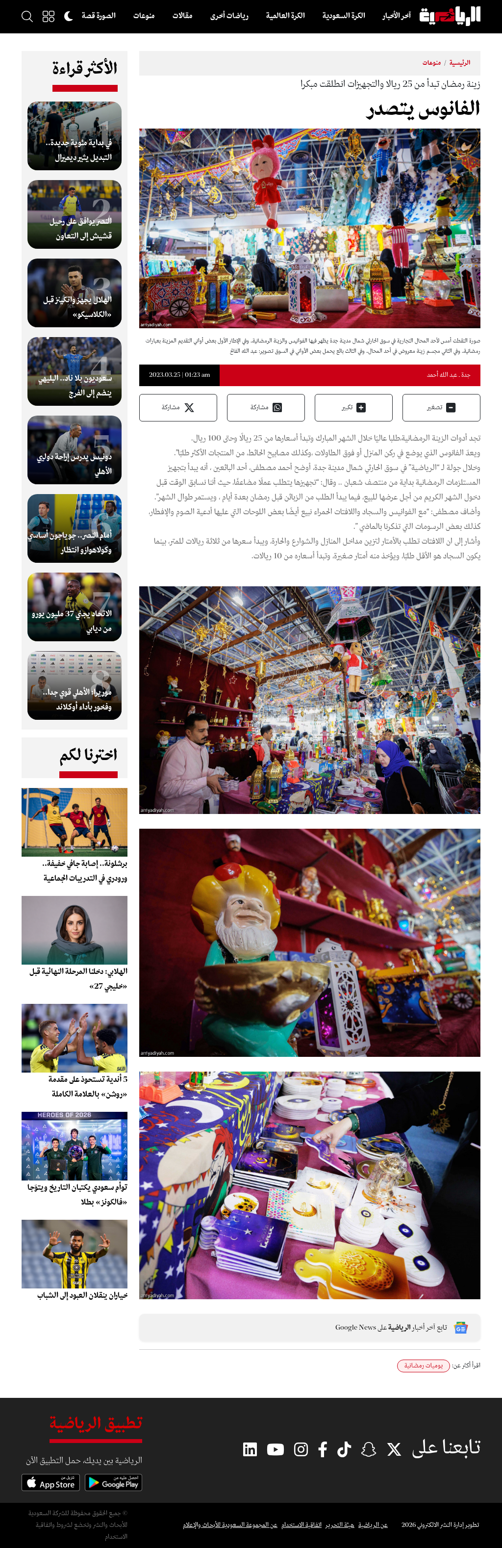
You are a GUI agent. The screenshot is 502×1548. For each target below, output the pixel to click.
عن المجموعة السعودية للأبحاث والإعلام (230, 1525)
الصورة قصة (99, 16)
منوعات (144, 16)
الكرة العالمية (285, 16)
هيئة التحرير (340, 1525)
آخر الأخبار (397, 16)
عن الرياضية (373, 1525)
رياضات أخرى (229, 16)
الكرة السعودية (344, 16)
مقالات (183, 16)
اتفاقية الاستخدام (301, 1525)
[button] (48, 16)
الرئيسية (460, 63)
